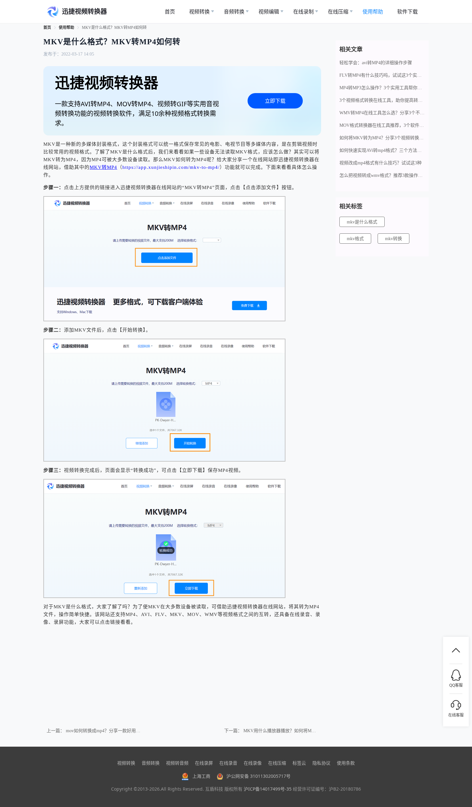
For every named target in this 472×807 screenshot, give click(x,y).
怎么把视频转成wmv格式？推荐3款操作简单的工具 (382, 175)
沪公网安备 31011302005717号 (258, 776)
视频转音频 (177, 763)
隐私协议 (321, 763)
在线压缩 (277, 763)
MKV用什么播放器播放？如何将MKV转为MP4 (289, 730)
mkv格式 (355, 238)
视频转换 (126, 763)
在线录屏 (204, 763)
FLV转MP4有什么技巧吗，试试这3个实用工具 (382, 75)
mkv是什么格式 (362, 222)
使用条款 (346, 763)
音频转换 (151, 763)
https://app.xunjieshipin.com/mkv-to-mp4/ (171, 167)
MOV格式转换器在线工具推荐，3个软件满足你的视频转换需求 (382, 125)
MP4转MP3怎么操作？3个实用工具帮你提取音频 (382, 87)
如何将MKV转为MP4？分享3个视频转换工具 (382, 137)
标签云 (299, 763)
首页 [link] (47, 27)
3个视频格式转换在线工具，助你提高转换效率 (382, 100)
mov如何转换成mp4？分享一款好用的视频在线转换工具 (121, 730)
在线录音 (228, 763)
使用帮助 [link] (66, 27)
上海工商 (201, 776)
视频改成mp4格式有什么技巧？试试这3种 (380, 163)
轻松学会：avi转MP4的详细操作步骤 (375, 62)
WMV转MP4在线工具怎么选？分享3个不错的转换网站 (382, 112)
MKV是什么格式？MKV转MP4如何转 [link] (114, 27)
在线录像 (253, 763)
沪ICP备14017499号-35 (268, 789)
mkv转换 (393, 238)
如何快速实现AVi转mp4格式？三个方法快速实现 (382, 150)
